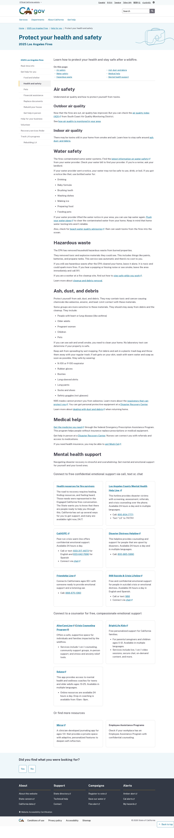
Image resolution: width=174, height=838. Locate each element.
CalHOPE (63, 533)
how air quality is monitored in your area (79, 121)
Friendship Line (66, 575)
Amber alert (137, 793)
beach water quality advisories (87, 229)
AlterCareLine (65, 625)
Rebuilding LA (30, 142)
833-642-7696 (81, 554)
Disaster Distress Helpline (125, 533)
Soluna (61, 671)
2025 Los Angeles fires (32, 60)
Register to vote (104, 793)
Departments (37, 19)
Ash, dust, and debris (117, 70)
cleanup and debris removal (87, 280)
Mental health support (118, 77)
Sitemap (87, 820)
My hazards (136, 804)
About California (56, 19)
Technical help (61, 799)
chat (77, 561)
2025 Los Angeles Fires (37, 28)
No (32, 768)
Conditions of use (35, 820)
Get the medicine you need (69, 427)
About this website (28, 793)
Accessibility (72, 820)
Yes (23, 768)
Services (23, 19)
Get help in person (32, 113)
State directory (69, 793)
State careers (33, 799)
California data (34, 804)
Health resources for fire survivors (75, 486)
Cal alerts (135, 799)
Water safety (62, 74)
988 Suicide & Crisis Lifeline (125, 575)
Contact (63, 804)
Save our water (103, 799)
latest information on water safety (131, 159)
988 (127, 596)
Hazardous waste (64, 77)
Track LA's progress (30, 136)
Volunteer (25, 124)
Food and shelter (32, 77)
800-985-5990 (126, 554)
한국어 (109, 3)
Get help (71, 19)
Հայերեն (146, 3)
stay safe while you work (128, 275)
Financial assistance (33, 95)
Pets (26, 89)
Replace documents (33, 101)
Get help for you (28, 72)
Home (21, 28)
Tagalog (117, 3)
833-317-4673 (81, 550)
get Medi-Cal (113, 444)
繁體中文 (137, 3)
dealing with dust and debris (89, 409)
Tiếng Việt (127, 3)
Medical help (114, 74)
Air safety (60, 70)
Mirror (61, 725)
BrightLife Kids (118, 625)
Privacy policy (55, 820)
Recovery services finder (33, 130)
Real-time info (27, 66)
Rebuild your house (33, 107)
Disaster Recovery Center (134, 404)
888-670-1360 (73, 593)
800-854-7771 (125, 514)
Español (101, 3)
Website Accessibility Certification (36, 812)
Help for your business (31, 119)
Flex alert (100, 804)
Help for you (56, 28)
